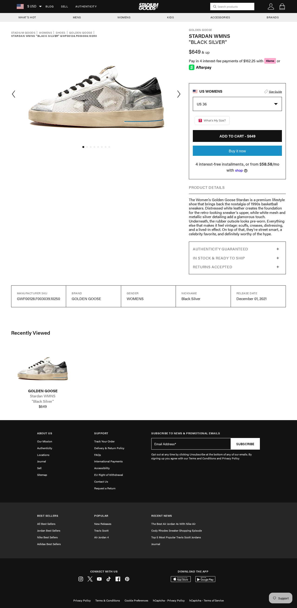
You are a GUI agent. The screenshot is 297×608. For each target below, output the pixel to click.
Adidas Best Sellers (49, 544)
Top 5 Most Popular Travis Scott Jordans (176, 537)
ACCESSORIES (220, 17)
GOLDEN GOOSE (43, 390)
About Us (44, 433)
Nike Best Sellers (47, 537)
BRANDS (273, 17)
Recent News (161, 516)
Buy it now (237, 151)
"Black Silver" (43, 401)
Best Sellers (47, 516)
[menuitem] (49, 6)
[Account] (271, 6)
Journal (41, 461)
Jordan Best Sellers (48, 530)
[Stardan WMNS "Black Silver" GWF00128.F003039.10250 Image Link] (42, 367)
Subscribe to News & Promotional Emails (185, 433)
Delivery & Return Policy (109, 448)
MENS (77, 17)
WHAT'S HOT (27, 17)
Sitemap (42, 475)
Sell (64, 6)
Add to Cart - (237, 136)
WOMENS (123, 17)
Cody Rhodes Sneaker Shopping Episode (176, 530)
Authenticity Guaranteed (220, 249)
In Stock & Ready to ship (219, 258)
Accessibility (102, 468)
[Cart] (282, 6)
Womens (45, 32)
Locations (43, 455)
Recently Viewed (30, 333)
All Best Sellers (46, 524)
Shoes (60, 32)
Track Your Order (104, 441)
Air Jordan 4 (101, 537)
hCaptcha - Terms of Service (206, 600)
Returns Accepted (212, 266)
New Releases (102, 524)
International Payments (108, 461)
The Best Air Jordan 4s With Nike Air (173, 524)
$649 (43, 406)
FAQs (97, 455)
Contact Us (101, 481)
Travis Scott (101, 530)
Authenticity (86, 6)
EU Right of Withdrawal (108, 475)
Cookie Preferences (136, 600)
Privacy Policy (82, 600)
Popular (101, 516)
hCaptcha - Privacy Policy (169, 600)
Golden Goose (80, 32)
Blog (49, 6)
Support (101, 433)
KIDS (170, 17)
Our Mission (44, 441)
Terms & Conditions (107, 600)
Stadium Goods (23, 32)
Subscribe (245, 443)
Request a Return (105, 488)
